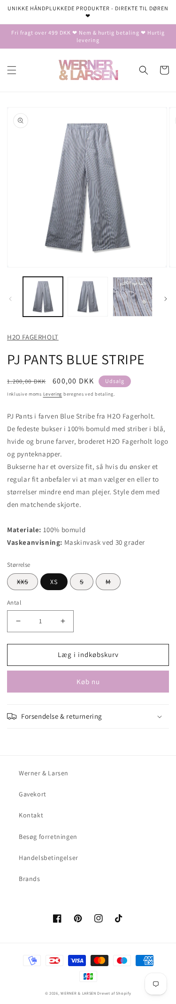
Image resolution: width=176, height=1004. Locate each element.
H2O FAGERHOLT (33, 336)
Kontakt (31, 815)
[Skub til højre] (165, 299)
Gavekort (32, 794)
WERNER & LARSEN (78, 993)
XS (54, 582)
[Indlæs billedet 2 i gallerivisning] (87, 297)
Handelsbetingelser (48, 857)
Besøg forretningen (48, 836)
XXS (22, 582)
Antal (14, 603)
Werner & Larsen (44, 773)
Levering (52, 394)
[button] (11, 70)
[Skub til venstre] (10, 299)
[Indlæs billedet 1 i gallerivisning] (43, 297)
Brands (29, 878)
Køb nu (88, 681)
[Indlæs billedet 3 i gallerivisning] (133, 297)
